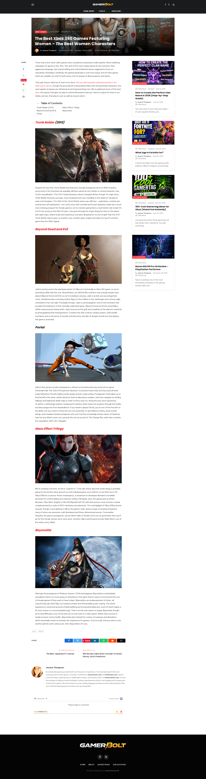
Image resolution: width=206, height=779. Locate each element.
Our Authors (119, 765)
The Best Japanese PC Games (60, 654)
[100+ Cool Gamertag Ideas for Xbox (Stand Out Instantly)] (153, 187)
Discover (116, 11)
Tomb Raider (44, 122)
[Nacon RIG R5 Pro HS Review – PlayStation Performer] (153, 247)
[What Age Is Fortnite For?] (153, 133)
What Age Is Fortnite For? (149, 152)
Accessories (139, 257)
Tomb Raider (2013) (45, 107)
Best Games (41, 32)
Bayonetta (67, 110)
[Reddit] (23, 84)
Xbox (37, 92)
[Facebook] (23, 69)
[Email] (23, 96)
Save (24, 80)
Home (82, 765)
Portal (39, 113)
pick (34, 631)
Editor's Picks (139, 83)
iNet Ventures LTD (112, 771)
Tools (102, 11)
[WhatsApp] (23, 90)
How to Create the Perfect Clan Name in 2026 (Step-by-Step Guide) (152, 95)
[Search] (173, 4)
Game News (88, 11)
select (41, 631)
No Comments (102, 50)
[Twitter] (23, 75)
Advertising (104, 765)
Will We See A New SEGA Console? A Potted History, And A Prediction (102, 655)
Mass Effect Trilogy (71, 107)
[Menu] (32, 4)
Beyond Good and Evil (46, 110)
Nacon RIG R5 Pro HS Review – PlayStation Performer (151, 268)
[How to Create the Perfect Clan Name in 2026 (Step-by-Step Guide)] (153, 73)
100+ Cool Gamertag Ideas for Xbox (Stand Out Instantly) (152, 208)
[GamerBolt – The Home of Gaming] (103, 4)
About (91, 765)
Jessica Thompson (49, 50)
